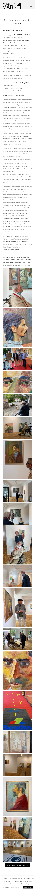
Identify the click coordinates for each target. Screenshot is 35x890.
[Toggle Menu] (31, 6)
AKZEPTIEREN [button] (28, 887)
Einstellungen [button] (15, 887)
